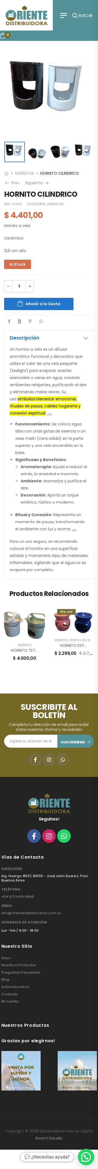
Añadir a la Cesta (43, 304)
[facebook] (35, 759)
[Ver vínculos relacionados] (49, 414)
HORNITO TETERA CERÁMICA (36, 650)
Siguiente (37, 183)
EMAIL (6, 906)
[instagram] (49, 759)
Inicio (6, 958)
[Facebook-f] (34, 836)
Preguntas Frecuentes (20, 972)
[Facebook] (9, 321)
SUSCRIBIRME (73, 742)
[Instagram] (49, 836)
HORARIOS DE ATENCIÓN (24, 922)
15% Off (66, 612)
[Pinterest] (30, 321)
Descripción (24, 337)
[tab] (49, 338)
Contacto (9, 994)
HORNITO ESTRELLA (77, 645)
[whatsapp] (62, 759)
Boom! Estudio (49, 1138)
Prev (15, 183)
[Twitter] (19, 321)
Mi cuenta (10, 1001)
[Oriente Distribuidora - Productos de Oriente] (26, 15)
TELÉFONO (10, 889)
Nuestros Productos (18, 965)
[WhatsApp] (41, 321)
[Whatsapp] (64, 836)
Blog (5, 979)
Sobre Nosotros (15, 987)
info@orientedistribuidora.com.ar (31, 913)
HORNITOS (24, 173)
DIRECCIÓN (11, 869)
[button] (86, 1157)
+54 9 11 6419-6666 (17, 896)
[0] (2, 36)
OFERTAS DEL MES (81, 640)
